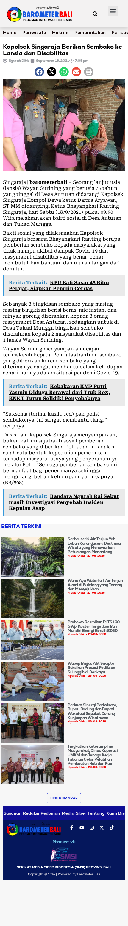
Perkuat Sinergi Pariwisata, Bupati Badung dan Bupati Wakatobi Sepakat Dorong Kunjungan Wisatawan (92, 711)
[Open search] (95, 13)
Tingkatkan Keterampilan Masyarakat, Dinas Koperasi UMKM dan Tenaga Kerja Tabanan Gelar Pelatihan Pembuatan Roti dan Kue (93, 755)
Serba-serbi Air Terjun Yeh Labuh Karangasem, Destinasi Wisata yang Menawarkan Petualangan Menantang (94, 545)
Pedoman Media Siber (63, 813)
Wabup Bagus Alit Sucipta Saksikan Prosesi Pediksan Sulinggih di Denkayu (91, 668)
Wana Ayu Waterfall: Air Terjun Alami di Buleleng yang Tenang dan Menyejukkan (95, 585)
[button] (113, 11)
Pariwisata (34, 32)
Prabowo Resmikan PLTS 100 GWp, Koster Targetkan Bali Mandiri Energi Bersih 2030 (94, 626)
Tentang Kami (102, 813)
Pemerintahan (90, 32)
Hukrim (60, 32)
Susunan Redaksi (21, 813)
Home (9, 32)
